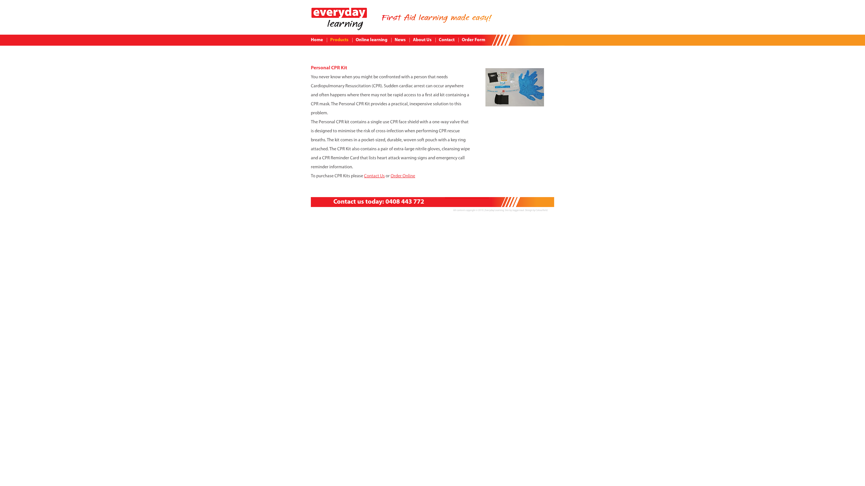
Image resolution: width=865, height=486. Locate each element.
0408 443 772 (404, 202)
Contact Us (374, 176)
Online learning (371, 40)
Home (317, 40)
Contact (447, 40)
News (400, 40)
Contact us (348, 202)
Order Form (473, 40)
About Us (422, 40)
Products (339, 40)
